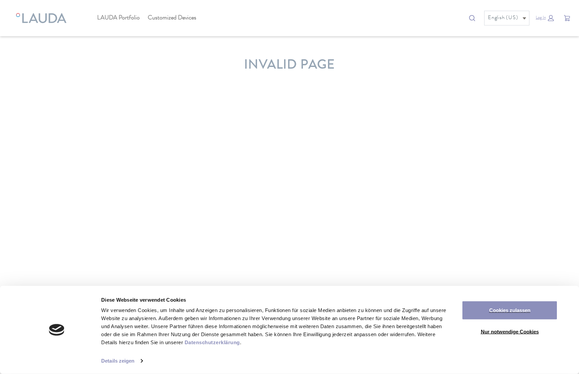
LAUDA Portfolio (118, 18)
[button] (545, 18)
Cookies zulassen (509, 310)
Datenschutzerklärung (212, 342)
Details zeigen (117, 361)
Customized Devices (172, 18)
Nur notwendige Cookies (510, 331)
